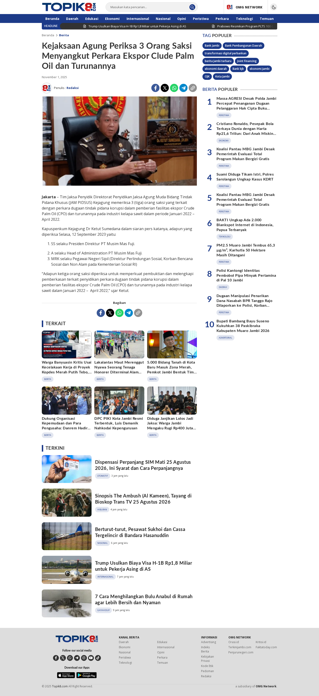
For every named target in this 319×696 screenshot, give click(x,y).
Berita (64, 35)
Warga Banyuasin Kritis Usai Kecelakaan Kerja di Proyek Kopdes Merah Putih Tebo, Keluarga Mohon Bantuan (67, 370)
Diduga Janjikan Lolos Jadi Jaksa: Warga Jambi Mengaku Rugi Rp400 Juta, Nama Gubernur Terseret (170, 426)
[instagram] (84, 658)
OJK (207, 76)
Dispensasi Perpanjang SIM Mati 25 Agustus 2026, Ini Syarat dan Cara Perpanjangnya (143, 465)
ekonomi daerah (216, 69)
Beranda (48, 35)
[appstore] (66, 677)
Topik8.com (60, 686)
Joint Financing (247, 61)
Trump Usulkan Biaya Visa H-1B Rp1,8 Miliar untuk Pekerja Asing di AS (143, 566)
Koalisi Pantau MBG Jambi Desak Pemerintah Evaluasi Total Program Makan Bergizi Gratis (245, 154)
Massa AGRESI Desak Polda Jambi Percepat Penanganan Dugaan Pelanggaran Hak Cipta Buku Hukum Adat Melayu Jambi (246, 106)
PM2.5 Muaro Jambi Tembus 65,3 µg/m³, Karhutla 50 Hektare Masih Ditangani (245, 250)
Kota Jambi (222, 76)
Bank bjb (238, 69)
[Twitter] (165, 88)
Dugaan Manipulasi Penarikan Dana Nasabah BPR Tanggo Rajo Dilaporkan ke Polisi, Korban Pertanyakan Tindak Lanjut (244, 303)
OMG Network (266, 686)
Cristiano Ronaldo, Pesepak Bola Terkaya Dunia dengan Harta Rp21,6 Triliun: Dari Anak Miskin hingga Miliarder (245, 131)
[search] (192, 7)
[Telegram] (183, 88)
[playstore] (86, 677)
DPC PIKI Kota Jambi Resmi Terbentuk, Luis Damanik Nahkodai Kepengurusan (118, 423)
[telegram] (77, 658)
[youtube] (91, 658)
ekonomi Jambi (259, 69)
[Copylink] (193, 88)
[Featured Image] (119, 141)
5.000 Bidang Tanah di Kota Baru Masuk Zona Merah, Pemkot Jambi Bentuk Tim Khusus (171, 370)
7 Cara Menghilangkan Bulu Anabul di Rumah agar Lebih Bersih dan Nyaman (144, 599)
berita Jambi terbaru (218, 61)
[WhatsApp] (174, 88)
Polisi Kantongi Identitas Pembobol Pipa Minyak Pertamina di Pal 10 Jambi (246, 275)
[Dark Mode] (273, 7)
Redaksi (73, 88)
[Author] (47, 88)
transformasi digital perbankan (225, 53)
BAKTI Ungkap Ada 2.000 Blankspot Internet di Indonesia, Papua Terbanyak (244, 225)
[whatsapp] (70, 658)
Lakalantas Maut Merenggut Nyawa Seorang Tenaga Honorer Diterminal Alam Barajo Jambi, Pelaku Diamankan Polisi (119, 372)
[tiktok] (98, 658)
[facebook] (56, 658)
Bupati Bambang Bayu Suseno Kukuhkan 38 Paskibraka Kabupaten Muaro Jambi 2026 (242, 326)
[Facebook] (155, 88)
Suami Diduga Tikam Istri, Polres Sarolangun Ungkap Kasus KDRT (245, 177)
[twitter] (63, 658)
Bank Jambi (212, 46)
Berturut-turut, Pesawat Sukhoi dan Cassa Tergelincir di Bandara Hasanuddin (140, 532)
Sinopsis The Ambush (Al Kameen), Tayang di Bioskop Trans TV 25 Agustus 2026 (143, 499)
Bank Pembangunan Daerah (243, 46)
